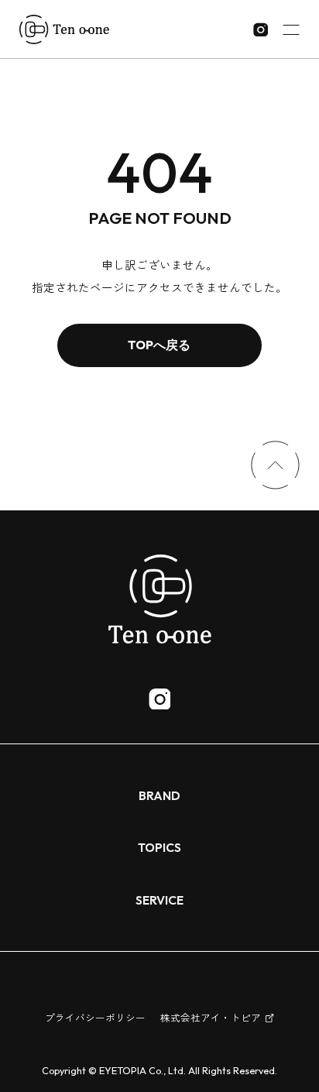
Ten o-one (159, 598)
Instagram (159, 698)
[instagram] (260, 29)
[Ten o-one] (64, 29)
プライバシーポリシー (95, 1018)
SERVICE (159, 900)
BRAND (159, 795)
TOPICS (159, 847)
